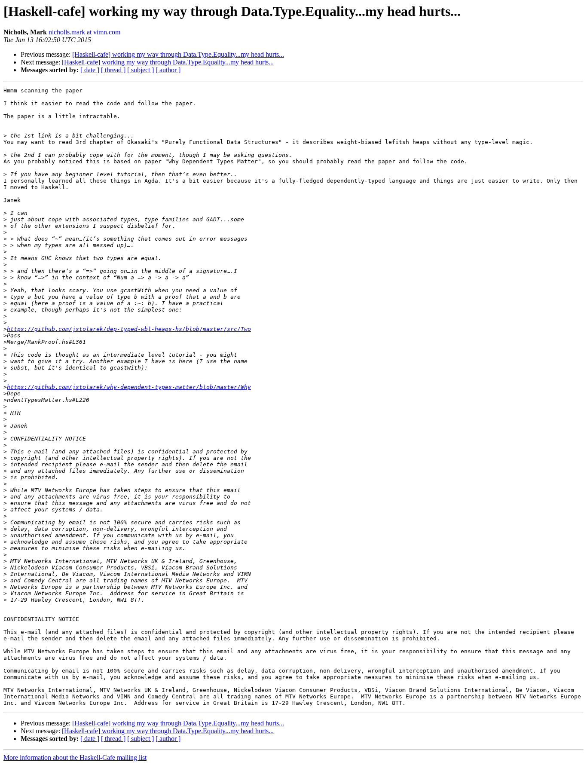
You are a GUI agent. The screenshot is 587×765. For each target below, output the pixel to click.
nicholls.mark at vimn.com (84, 32)
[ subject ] (140, 69)
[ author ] (168, 69)
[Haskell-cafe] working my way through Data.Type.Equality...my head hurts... (178, 54)
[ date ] (89, 69)
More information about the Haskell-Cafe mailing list (75, 757)
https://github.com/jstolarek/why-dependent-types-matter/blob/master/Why (129, 387)
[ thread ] (113, 69)
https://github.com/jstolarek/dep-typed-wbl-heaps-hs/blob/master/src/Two (129, 329)
